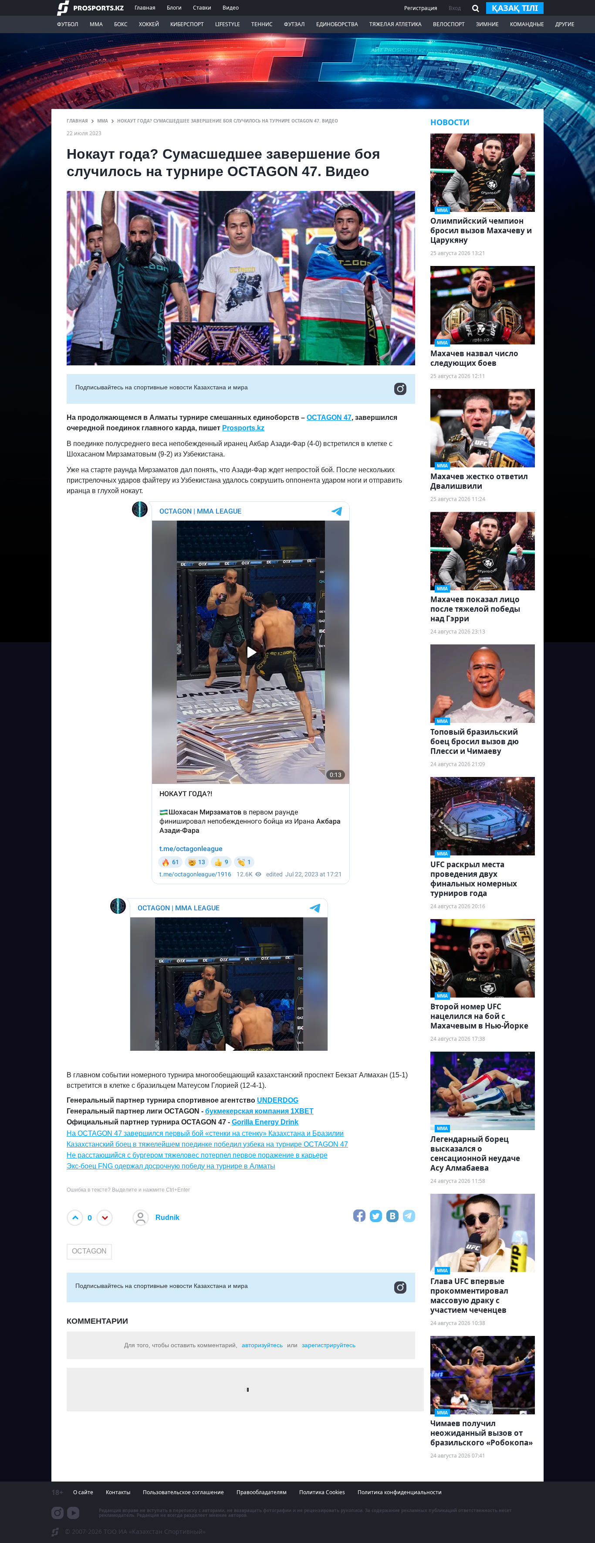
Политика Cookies (322, 1492)
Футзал (294, 24)
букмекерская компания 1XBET (259, 1111)
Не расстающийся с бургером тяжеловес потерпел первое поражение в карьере (197, 1155)
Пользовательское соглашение (183, 1492)
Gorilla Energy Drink (265, 1122)
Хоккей (149, 24)
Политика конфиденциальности (400, 1492)
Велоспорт (449, 24)
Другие (565, 24)
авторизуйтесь (262, 1345)
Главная (145, 7)
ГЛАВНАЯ (77, 121)
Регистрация (420, 8)
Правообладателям (262, 1492)
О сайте (83, 1492)
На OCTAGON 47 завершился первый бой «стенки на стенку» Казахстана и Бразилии (205, 1133)
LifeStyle (227, 24)
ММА (96, 24)
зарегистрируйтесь (328, 1345)
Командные (527, 24)
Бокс (121, 24)
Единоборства (337, 24)
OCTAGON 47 (329, 417)
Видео (231, 7)
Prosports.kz (243, 428)
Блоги (174, 7)
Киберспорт (187, 24)
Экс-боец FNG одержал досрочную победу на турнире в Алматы (171, 1166)
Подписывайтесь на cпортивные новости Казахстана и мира (161, 387)
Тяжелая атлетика (395, 24)
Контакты (118, 1492)
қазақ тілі (515, 8)
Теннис (262, 24)
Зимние (487, 24)
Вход (455, 8)
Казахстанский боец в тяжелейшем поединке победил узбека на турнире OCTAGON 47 (207, 1144)
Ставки (202, 7)
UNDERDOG (277, 1100)
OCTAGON (89, 1251)
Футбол (67, 24)
